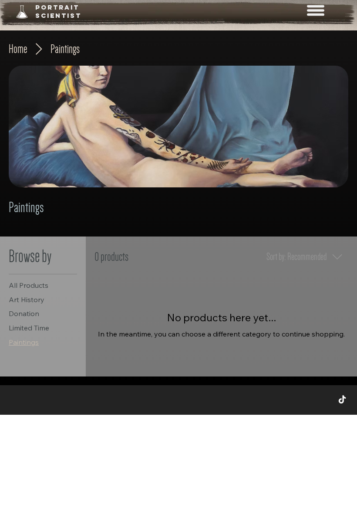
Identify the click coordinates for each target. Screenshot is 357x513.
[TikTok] (342, 400)
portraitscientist (58, 11)
